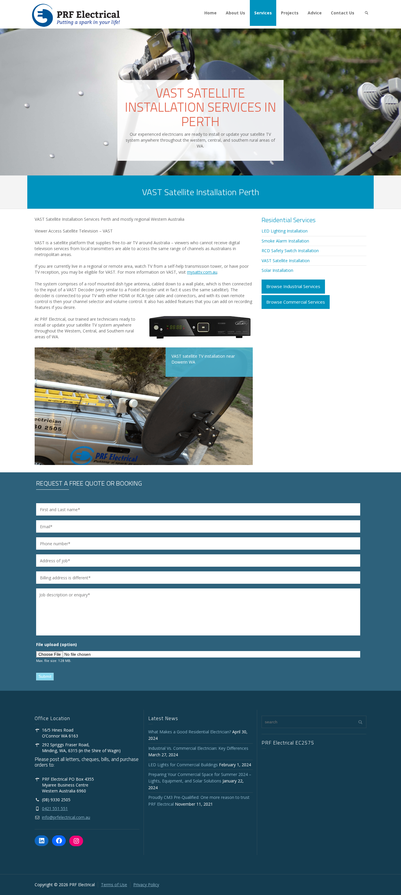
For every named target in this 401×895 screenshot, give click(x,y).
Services (263, 13)
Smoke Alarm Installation (285, 241)
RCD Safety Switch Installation (290, 250)
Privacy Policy (146, 884)
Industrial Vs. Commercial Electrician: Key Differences (199, 748)
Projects (290, 13)
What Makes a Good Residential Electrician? (189, 732)
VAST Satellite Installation (286, 260)
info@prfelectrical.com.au (66, 817)
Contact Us (342, 13)
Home (210, 13)
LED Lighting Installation (285, 231)
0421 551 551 (55, 808)
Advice (315, 13)
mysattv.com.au (202, 272)
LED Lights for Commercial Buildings (183, 764)
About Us (235, 13)
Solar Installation (277, 270)
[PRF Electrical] (76, 15)
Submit (44, 676)
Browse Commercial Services (295, 302)
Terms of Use (114, 884)
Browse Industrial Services (293, 286)
